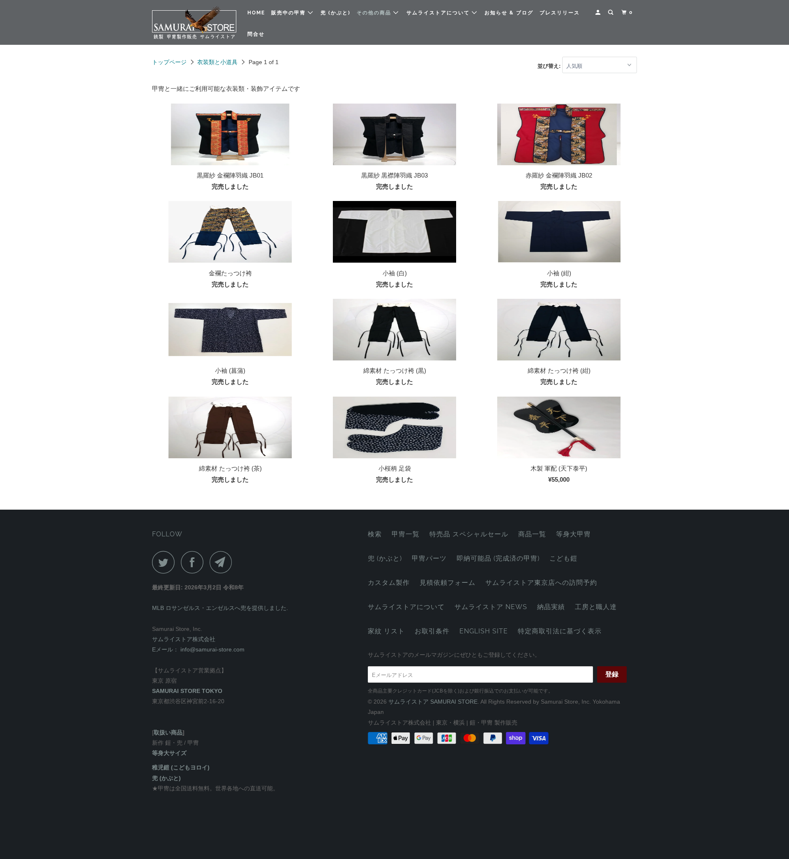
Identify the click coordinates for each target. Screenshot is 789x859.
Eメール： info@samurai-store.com (198, 649)
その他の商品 (375, 13)
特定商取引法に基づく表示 (560, 631)
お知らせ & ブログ (508, 13)
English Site (483, 631)
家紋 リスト (386, 631)
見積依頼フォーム (447, 583)
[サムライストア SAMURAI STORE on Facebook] (194, 562)
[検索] (611, 12)
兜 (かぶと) (336, 13)
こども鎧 (563, 558)
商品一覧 (532, 534)
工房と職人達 (596, 607)
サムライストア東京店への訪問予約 (541, 583)
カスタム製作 (389, 583)
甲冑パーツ (429, 558)
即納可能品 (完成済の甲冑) (498, 558)
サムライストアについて (439, 13)
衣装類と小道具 (217, 62)
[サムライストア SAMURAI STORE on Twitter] (165, 562)
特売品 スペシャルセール (468, 534)
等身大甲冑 (573, 534)
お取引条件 (432, 631)
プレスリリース (560, 13)
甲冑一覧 (406, 534)
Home (256, 13)
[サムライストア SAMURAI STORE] (194, 22)
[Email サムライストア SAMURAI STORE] (223, 562)
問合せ (256, 34)
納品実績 (551, 607)
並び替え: (550, 66)
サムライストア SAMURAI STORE (433, 701)
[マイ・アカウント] (599, 12)
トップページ (169, 62)
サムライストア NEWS (490, 607)
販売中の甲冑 (289, 13)
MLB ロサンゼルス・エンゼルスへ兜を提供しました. (220, 608)
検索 (375, 534)
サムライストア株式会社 (183, 639)
